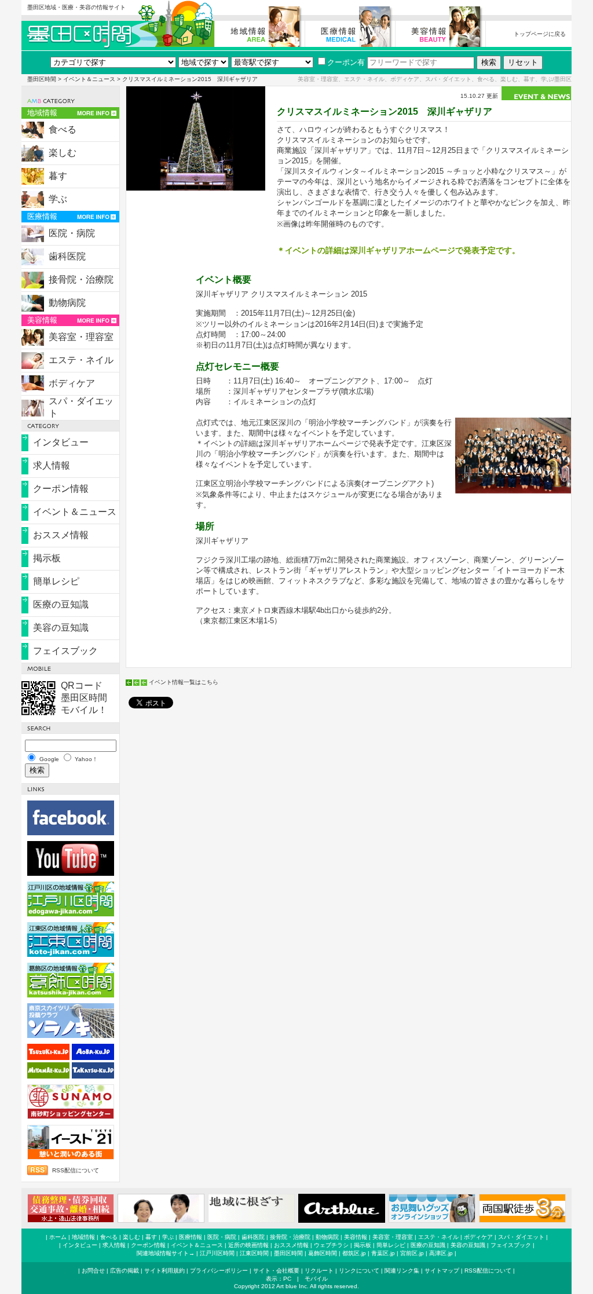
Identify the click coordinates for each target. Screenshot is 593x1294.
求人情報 (51, 465)
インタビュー (61, 442)
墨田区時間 (41, 79)
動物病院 (67, 303)
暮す (58, 176)
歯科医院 (67, 256)
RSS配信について (75, 1170)
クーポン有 (346, 62)
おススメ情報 (61, 535)
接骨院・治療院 (81, 279)
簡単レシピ (56, 581)
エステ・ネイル (81, 360)
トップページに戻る (540, 34)
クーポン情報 (61, 489)
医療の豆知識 (61, 604)
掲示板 (47, 558)
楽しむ (62, 153)
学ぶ (58, 199)
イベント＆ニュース (89, 79)
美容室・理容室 (81, 337)
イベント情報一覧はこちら (183, 682)
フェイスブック (65, 651)
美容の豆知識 (61, 628)
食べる (62, 129)
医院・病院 (72, 233)
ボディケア (72, 383)
